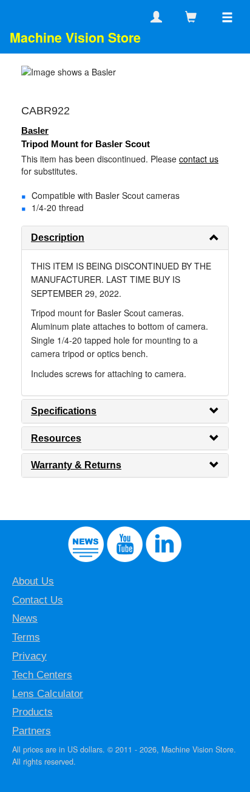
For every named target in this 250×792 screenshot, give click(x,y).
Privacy (29, 656)
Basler (35, 130)
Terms (26, 637)
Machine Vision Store (75, 37)
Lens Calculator (47, 694)
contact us (198, 159)
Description (57, 237)
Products (32, 712)
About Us (33, 581)
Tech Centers (42, 675)
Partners (31, 731)
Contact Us (37, 600)
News (25, 618)
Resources (56, 438)
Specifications (63, 411)
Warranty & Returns (76, 465)
